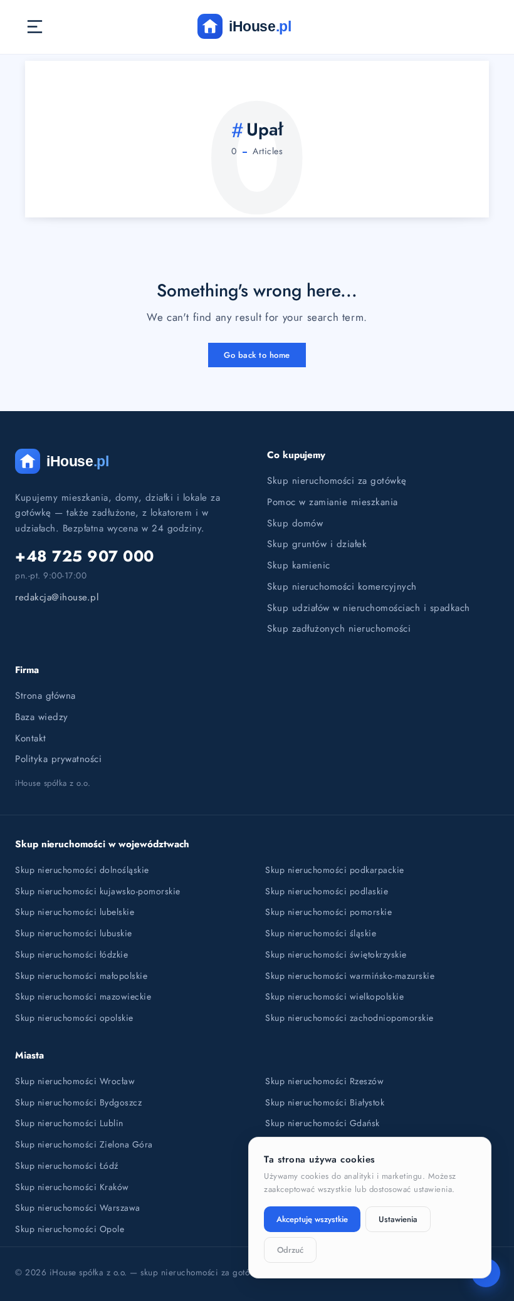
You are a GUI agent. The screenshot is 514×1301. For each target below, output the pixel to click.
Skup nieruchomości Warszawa (77, 1207)
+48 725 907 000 (84, 556)
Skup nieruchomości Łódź (66, 1165)
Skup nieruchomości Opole (69, 1229)
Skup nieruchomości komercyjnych (342, 586)
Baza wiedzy (41, 717)
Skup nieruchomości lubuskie (73, 933)
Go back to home (257, 355)
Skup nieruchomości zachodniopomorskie (349, 1017)
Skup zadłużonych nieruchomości (339, 628)
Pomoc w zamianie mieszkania (332, 502)
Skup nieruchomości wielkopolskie (334, 996)
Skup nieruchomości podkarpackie (334, 870)
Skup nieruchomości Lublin (69, 1123)
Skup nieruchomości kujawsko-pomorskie (98, 891)
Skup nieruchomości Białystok (324, 1102)
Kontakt (30, 738)
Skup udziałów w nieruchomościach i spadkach (368, 608)
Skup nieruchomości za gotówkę (337, 481)
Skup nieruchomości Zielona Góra (84, 1144)
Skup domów (295, 523)
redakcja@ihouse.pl (56, 597)
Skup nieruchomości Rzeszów (324, 1081)
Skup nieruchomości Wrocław (75, 1081)
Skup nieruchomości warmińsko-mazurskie (349, 975)
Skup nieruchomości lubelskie (74, 912)
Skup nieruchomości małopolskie (81, 975)
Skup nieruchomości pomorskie (328, 912)
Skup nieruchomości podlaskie (326, 891)
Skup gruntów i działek (317, 544)
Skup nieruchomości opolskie (74, 1017)
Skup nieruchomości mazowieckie (83, 996)
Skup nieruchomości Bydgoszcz (78, 1102)
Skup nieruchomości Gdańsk (322, 1123)
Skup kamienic (298, 565)
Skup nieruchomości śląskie (320, 933)
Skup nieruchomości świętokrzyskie (336, 954)
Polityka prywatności (58, 759)
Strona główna (45, 696)
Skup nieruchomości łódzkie (71, 954)
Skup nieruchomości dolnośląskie (82, 870)
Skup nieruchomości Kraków (72, 1187)
